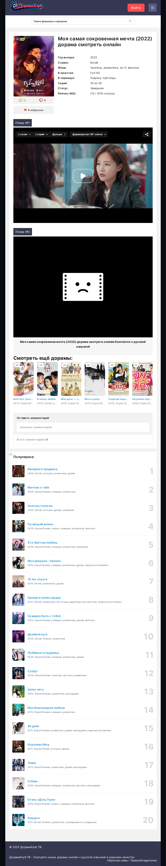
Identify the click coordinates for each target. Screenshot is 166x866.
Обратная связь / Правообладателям (132, 860)
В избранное (35, 110)
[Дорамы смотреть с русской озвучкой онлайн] (29, 8)
